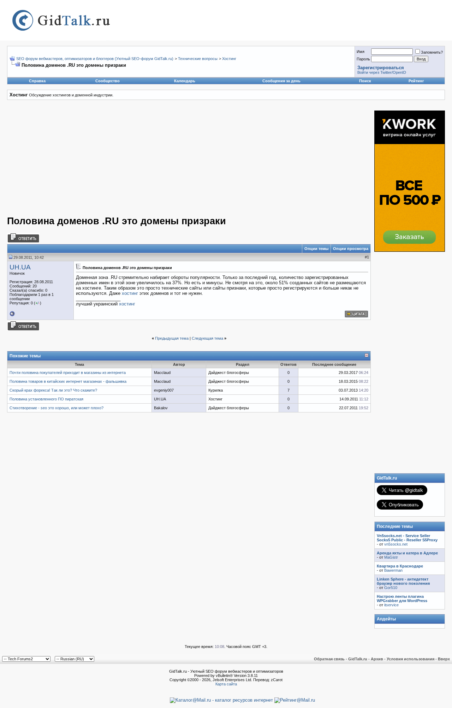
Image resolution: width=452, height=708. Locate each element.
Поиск (365, 81)
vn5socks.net (396, 544)
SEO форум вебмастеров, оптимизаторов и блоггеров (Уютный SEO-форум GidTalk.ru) (94, 58)
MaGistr (391, 557)
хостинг (130, 293)
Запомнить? (432, 52)
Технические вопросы (198, 58)
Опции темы (316, 248)
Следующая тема (207, 338)
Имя (360, 51)
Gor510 (390, 587)
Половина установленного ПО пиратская (46, 399)
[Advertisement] (152, 160)
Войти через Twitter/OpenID (381, 72)
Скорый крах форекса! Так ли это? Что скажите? (53, 390)
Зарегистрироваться (380, 67)
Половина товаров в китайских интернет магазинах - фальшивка (68, 381)
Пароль (363, 59)
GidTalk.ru (357, 659)
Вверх (444, 659)
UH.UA (20, 267)
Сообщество (107, 81)
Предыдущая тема (172, 338)
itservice (391, 605)
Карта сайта (226, 684)
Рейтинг (416, 81)
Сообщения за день (281, 81)
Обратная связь (329, 659)
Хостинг (229, 58)
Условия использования (410, 659)
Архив (377, 659)
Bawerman (393, 570)
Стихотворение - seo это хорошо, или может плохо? (56, 408)
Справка (37, 81)
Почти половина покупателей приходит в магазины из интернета (68, 372)
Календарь (184, 81)
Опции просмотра (350, 248)
